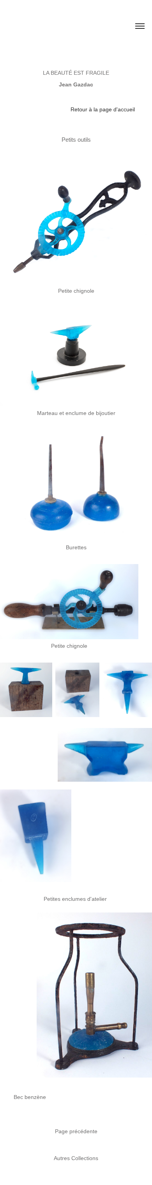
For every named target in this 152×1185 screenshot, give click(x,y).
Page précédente (76, 1131)
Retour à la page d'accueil (103, 109)
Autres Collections (76, 1158)
